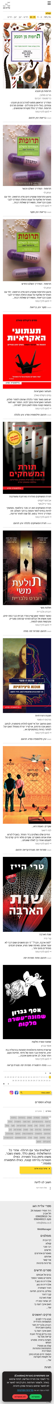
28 (34, 1080)
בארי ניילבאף (44, 504)
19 (11, 1077)
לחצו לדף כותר (42, 111)
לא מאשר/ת (20, 1396)
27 (36, 1080)
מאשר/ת (36, 1396)
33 (21, 1080)
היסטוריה (18, 1122)
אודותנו (47, 1256)
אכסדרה (36, 1118)
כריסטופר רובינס (43, 98)
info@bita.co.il (44, 1223)
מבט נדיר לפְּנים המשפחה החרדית (42, 1320)
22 (49, 1080)
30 (29, 1080)
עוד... (48, 1307)
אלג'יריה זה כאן (44, 1284)
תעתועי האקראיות (42, 391)
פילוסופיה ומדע (27, 1134)
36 (13, 1080)
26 (39, 1080)
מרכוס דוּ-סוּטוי (44, 719)
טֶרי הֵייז (47, 938)
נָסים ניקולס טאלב (42, 395)
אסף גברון (46, 1046)
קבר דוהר (46, 1294)
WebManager (44, 1229)
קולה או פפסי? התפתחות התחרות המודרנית (42, 1348)
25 (42, 1080)
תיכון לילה (46, 1141)
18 (13, 1077)
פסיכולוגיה (9, 1134)
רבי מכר (47, 1247)
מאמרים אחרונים (43, 1253)
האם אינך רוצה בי (42, 1304)
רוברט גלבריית (44, 612)
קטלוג (48, 1243)
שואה (36, 1138)
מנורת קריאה (21, 1126)
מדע (36, 1126)
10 (34, 1077)
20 (8, 1077)
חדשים (47, 1250)
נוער (31, 1130)
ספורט (25, 1130)
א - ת (39, 17)
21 (5, 1077)
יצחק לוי (47, 192)
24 (44, 1080)
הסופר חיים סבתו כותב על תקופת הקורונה (40, 1355)
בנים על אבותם (43, 1275)
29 (31, 1080)
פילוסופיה (38, 1134)
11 (31, 1077)
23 (47, 1080)
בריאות (47, 1122)
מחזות (30, 1126)
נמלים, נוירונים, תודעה (40, 1291)
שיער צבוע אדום (40, 1168)
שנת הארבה (45, 934)
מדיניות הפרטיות (25, 1390)
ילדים (48, 1126)
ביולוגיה (13, 1118)
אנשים (29, 1118)
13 (26, 1077)
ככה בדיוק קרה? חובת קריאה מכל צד (40, 1335)
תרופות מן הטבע (43, 91)
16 (18, 1077)
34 (18, 1080)
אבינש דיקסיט (44, 500)
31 (26, 1080)
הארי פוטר (26, 1122)
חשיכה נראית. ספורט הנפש (41, 1341)
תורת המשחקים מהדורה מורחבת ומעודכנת (30, 496)
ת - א (32, 17)
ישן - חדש (12, 17)
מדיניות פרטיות (44, 1263)
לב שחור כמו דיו (43, 1301)
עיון (10, 1130)
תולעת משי (45, 608)
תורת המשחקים (20, 1138)
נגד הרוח (38, 1130)
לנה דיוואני (46, 830)
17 (16, 1077)
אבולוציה (45, 1118)
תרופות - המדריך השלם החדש (36, 284)
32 (23, 1080)
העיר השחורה (44, 1288)
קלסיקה (42, 1138)
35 (16, 1080)
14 (23, 1077)
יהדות (10, 1122)
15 (21, 1077)
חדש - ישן (23, 17)
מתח (7, 1126)
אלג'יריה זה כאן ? (43, 1281)
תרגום (39, 1141)
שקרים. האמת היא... (41, 826)
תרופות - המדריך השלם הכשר (36, 188)
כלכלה (42, 1126)
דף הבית (47, 1240)
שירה (30, 1138)
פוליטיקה (47, 1134)
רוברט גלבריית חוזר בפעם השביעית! (41, 1326)
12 (29, 1077)
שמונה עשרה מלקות (41, 1042)
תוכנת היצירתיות (43, 715)
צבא (48, 1138)
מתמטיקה (46, 1130)
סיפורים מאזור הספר (41, 1278)
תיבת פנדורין (8, 1138)
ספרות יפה (17, 1130)
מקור (13, 1126)
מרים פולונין (45, 95)
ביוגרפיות (22, 1118)
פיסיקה (17, 1134)
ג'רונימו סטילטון (37, 1122)
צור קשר (47, 1260)
